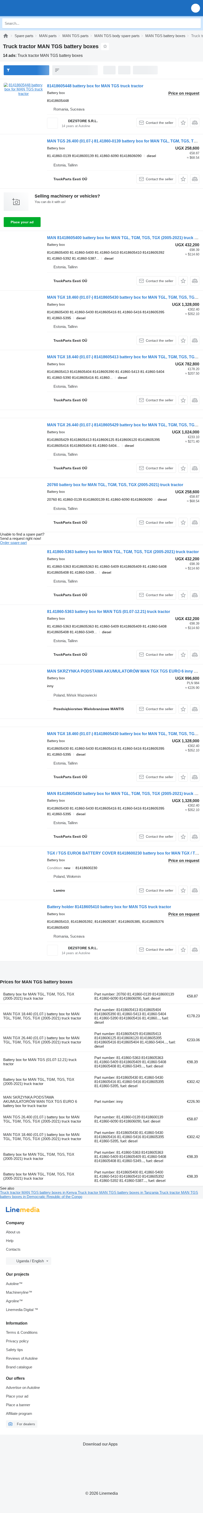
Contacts (13, 1249)
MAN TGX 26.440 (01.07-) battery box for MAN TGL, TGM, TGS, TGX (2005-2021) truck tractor (42, 1040)
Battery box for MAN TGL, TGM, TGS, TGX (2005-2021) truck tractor (38, 996)
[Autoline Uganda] (32, 8)
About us (13, 1232)
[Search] (196, 23)
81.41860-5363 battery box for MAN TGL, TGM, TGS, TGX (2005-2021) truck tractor (123, 552)
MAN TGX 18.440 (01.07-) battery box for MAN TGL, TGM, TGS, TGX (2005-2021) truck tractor (42, 1016)
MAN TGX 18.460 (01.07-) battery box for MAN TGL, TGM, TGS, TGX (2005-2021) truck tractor (42, 1136)
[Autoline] (5, 36)
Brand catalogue (19, 1367)
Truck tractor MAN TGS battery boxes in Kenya (39, 1192)
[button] (195, 8)
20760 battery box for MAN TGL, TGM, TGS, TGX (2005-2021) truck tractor (115, 485)
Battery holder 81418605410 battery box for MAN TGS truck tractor (109, 907)
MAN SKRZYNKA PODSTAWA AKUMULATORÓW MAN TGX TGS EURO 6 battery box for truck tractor (40, 1101)
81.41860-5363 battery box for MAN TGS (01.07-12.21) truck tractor (108, 612)
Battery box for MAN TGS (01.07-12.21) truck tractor (40, 1062)
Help (9, 1241)
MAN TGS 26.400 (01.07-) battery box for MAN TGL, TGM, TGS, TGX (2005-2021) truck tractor (42, 1119)
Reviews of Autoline (22, 1358)
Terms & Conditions (22, 1332)
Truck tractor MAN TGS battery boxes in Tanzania (118, 1192)
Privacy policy (17, 1341)
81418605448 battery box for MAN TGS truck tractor (95, 86)
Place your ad (22, 222)
